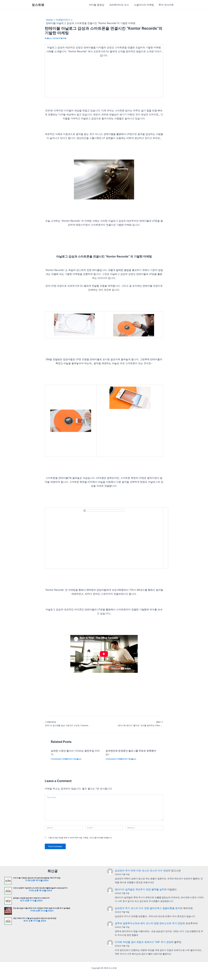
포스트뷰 (38, 5)
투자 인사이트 (166, 4)
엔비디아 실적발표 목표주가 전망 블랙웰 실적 (139, 889)
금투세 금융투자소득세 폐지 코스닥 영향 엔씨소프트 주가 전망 (148, 923)
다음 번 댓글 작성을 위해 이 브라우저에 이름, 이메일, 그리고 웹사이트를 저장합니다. (80, 838)
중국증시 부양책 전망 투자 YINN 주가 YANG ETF (31, 898)
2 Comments (56, 759)
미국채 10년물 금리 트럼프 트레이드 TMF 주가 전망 (143, 942)
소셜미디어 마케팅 (144, 4)
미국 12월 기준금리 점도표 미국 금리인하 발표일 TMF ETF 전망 (36, 878)
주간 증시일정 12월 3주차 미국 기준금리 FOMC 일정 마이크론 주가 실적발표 (41, 908)
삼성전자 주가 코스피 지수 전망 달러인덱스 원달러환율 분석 (147, 908)
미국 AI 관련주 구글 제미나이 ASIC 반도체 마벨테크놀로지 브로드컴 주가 (40, 888)
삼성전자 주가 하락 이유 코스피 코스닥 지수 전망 (141, 870)
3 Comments (111, 759)
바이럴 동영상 (96, 4)
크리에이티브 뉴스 (119, 4)
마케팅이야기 (68, 759)
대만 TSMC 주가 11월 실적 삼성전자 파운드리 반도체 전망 (34, 918)
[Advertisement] (104, 78)
